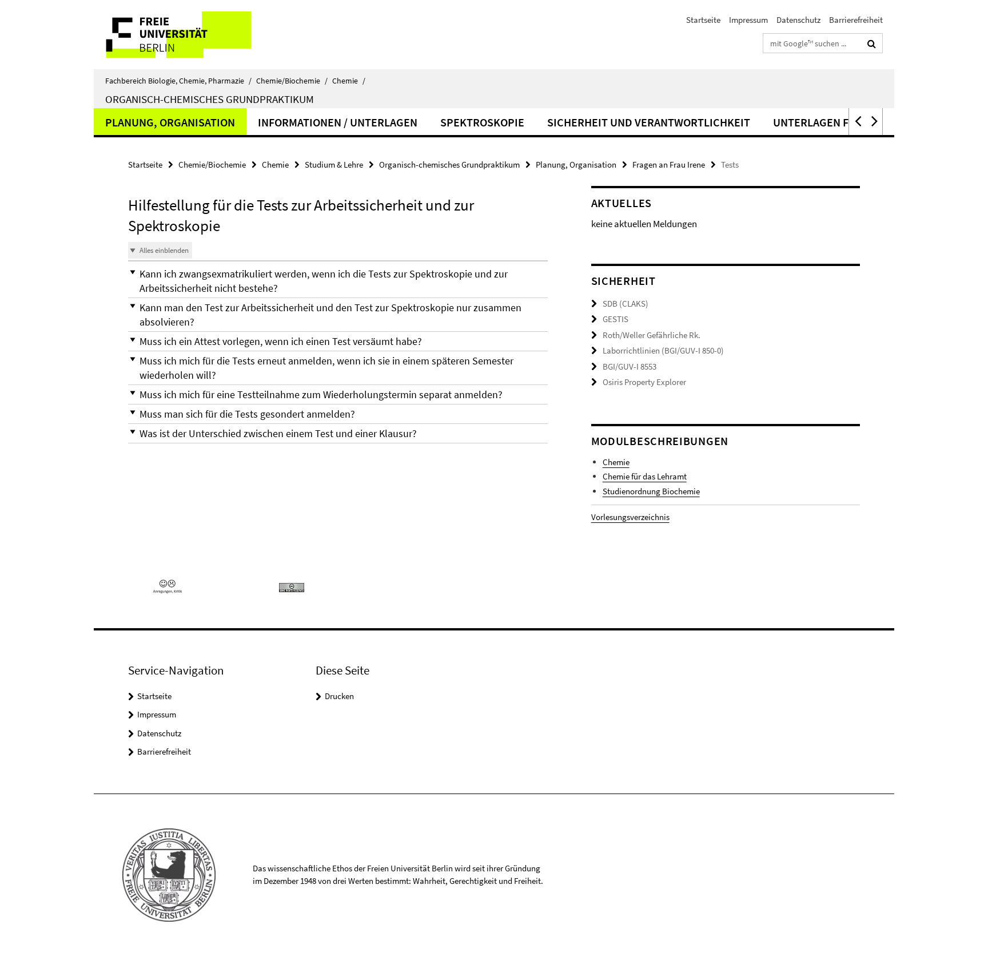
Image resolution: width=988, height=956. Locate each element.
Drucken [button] (339, 696)
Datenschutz (798, 19)
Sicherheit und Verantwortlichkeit (648, 122)
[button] (857, 121)
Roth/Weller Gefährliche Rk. (651, 335)
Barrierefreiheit (856, 19)
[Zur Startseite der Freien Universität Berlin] (189, 34)
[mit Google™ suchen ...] (871, 43)
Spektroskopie (482, 122)
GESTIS (615, 319)
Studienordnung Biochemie (651, 491)
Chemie (348, 81)
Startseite (703, 19)
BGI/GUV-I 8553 (629, 366)
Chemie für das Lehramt (645, 476)
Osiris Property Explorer (644, 381)
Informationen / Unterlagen (337, 122)
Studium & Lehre (334, 164)
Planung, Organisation (170, 122)
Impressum (748, 19)
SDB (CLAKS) (625, 303)
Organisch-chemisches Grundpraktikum (209, 99)
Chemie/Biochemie (292, 81)
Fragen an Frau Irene (668, 164)
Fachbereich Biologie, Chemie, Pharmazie (178, 81)
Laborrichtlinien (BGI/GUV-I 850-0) (663, 350)
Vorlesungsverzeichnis (630, 516)
